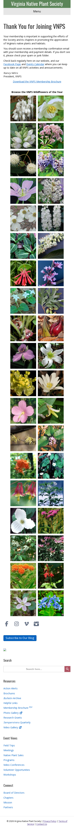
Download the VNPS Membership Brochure (37, 81)
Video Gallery (11, 727)
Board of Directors (13, 792)
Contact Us (41, 824)
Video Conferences (13, 764)
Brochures (9, 693)
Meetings (8, 750)
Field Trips (9, 745)
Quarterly (16, 722)
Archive (12, 698)
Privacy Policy (49, 821)
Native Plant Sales (13, 755)
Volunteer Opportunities (16, 769)
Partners (8, 807)
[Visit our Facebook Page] (6, 623)
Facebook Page (12, 64)
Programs (8, 760)
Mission (7, 802)
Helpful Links (10, 703)
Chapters (8, 797)
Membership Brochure (17, 707)
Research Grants (12, 717)
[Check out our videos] (26, 623)
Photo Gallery (11, 712)
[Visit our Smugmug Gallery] (36, 623)
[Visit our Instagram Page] (16, 623)
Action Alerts (10, 688)
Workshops (9, 774)
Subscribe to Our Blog (20, 638)
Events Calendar (35, 64)
